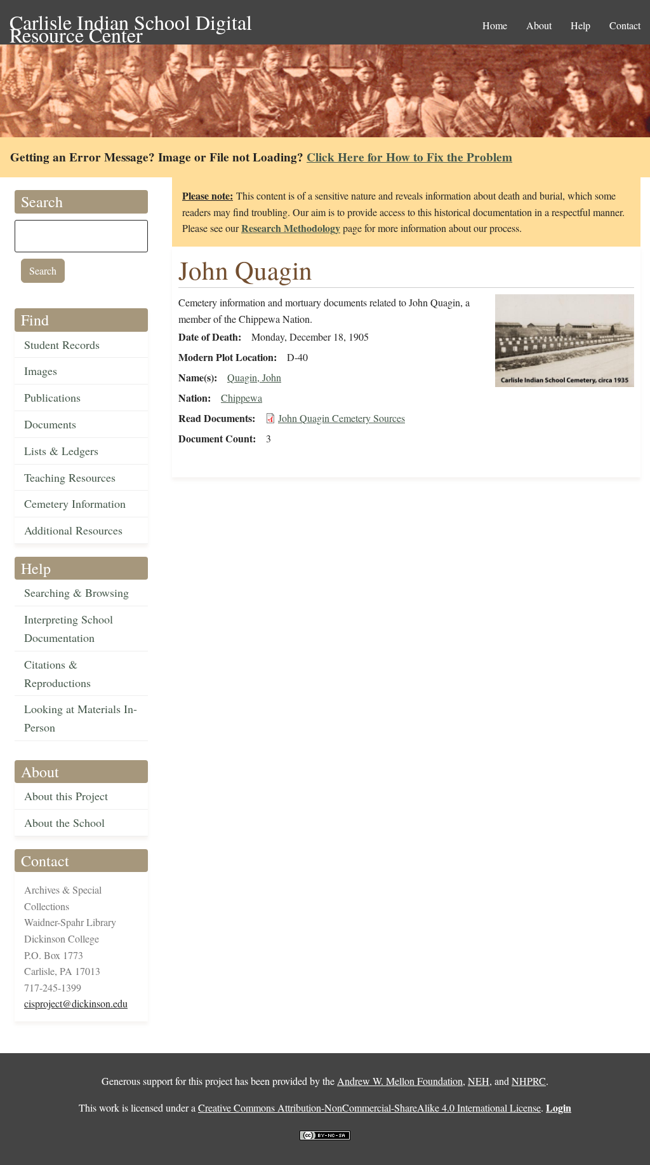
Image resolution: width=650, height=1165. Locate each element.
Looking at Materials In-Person (80, 718)
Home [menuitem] (494, 25)
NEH (478, 1080)
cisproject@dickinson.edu (76, 1003)
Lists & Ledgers (61, 450)
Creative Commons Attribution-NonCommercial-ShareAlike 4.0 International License (369, 1107)
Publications (52, 397)
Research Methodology (290, 228)
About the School (64, 822)
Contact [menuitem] (624, 25)
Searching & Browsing (76, 592)
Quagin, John (254, 377)
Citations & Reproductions (57, 673)
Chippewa (241, 397)
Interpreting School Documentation (68, 628)
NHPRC (529, 1080)
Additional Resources (73, 530)
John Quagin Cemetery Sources (341, 418)
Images (40, 370)
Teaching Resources (70, 477)
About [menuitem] (539, 25)
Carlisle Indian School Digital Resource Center (131, 23)
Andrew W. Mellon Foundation (400, 1080)
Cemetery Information (75, 503)
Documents (50, 424)
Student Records (62, 344)
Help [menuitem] (580, 25)
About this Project (66, 795)
